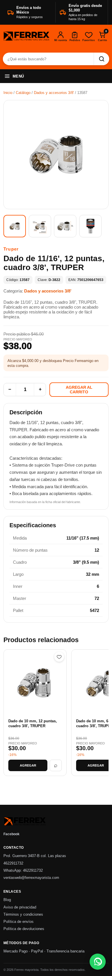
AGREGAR (28, 765)
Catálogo (23, 93)
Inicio (7, 93)
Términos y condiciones (23, 915)
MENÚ (18, 76)
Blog (7, 900)
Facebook (11, 834)
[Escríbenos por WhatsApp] (98, 962)
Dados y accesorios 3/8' (54, 93)
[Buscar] (101, 59)
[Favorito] (59, 657)
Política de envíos (18, 922)
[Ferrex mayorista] (26, 36)
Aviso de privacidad (19, 907)
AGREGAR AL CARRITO (79, 389)
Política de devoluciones (23, 929)
